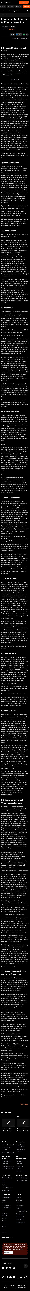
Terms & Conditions (21, 1211)
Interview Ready (7, 1190)
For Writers (19, 1208)
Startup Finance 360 (22, 1171)
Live (3, 1229)
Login (3, 1210)
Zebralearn (12, 29)
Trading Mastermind (8, 1145)
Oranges (4, 1221)
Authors (4, 1203)
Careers (18, 1203)
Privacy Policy (20, 1214)
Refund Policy (20, 1216)
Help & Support (20, 1222)
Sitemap (4, 1218)
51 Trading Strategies (8, 1152)
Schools (4, 1200)
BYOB (4, 1226)
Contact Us (19, 1200)
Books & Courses (7, 1197)
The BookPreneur (7, 1187)
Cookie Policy (20, 1219)
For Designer (20, 1205)
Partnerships (5, 1224)
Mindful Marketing (21, 1178)
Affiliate (4, 1232)
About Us (18, 1197)
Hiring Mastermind (21, 1180)
